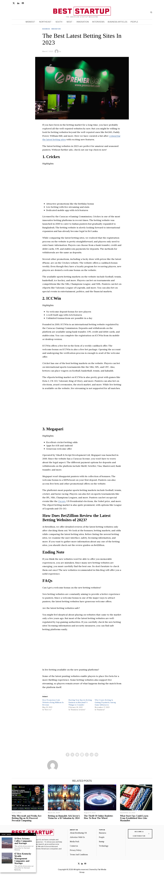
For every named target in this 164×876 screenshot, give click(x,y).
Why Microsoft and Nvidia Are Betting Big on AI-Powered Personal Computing (26, 818)
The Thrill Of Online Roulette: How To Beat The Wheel (98, 817)
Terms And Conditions (79, 855)
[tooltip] (14, 3)
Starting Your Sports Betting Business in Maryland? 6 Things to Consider (80, 702)
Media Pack (74, 842)
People (101, 837)
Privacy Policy (75, 850)
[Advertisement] (82, 185)
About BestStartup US (78, 833)
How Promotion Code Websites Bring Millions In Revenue (53, 702)
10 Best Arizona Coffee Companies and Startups (23, 841)
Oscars (61, 501)
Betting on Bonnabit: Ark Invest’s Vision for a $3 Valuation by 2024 (64, 817)
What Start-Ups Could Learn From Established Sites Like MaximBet (134, 818)
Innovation (56, 29)
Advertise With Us (77, 837)
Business (46, 29)
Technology (103, 846)
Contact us (74, 846)
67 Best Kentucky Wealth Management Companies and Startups (22, 858)
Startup (101, 842)
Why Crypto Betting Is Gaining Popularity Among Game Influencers (105, 702)
